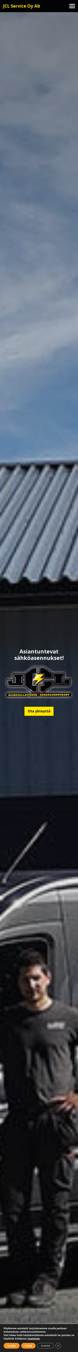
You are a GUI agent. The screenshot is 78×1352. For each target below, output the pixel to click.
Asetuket (45, 1345)
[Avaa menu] (72, 6)
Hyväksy (11, 1345)
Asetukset (33, 1338)
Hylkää (28, 1345)
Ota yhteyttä (39, 711)
